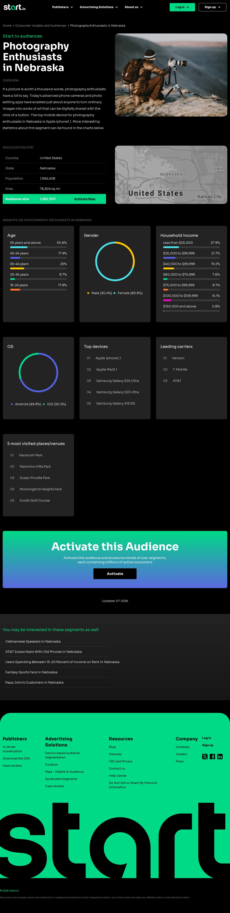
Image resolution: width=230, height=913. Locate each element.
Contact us (117, 768)
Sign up (210, 7)
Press (180, 761)
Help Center (117, 776)
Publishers (60, 7)
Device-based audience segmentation (62, 755)
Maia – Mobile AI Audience (64, 772)
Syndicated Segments (61, 779)
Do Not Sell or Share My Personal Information (133, 785)
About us (131, 7)
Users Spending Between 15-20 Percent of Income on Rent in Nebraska (62, 662)
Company (182, 747)
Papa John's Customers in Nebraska (34, 682)
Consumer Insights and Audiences (40, 26)
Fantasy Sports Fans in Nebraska (31, 672)
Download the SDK (16, 758)
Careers (181, 754)
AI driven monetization (12, 749)
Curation (51, 764)
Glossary (115, 754)
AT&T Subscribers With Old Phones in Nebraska (43, 652)
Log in (180, 7)
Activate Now (84, 199)
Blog (112, 747)
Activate (115, 574)
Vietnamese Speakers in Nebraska (33, 641)
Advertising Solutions (97, 7)
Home (7, 26)
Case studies (12, 766)
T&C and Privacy (120, 761)
